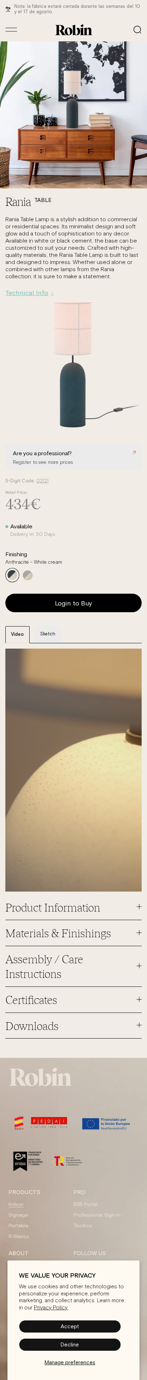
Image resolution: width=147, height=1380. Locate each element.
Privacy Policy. (51, 1307)
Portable (19, 1225)
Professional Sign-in (97, 1215)
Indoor (16, 1204)
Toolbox (83, 1225)
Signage (18, 1215)
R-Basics (19, 1236)
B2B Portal (86, 1204)
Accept (70, 1326)
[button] (137, 29)
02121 (42, 481)
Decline (70, 1344)
